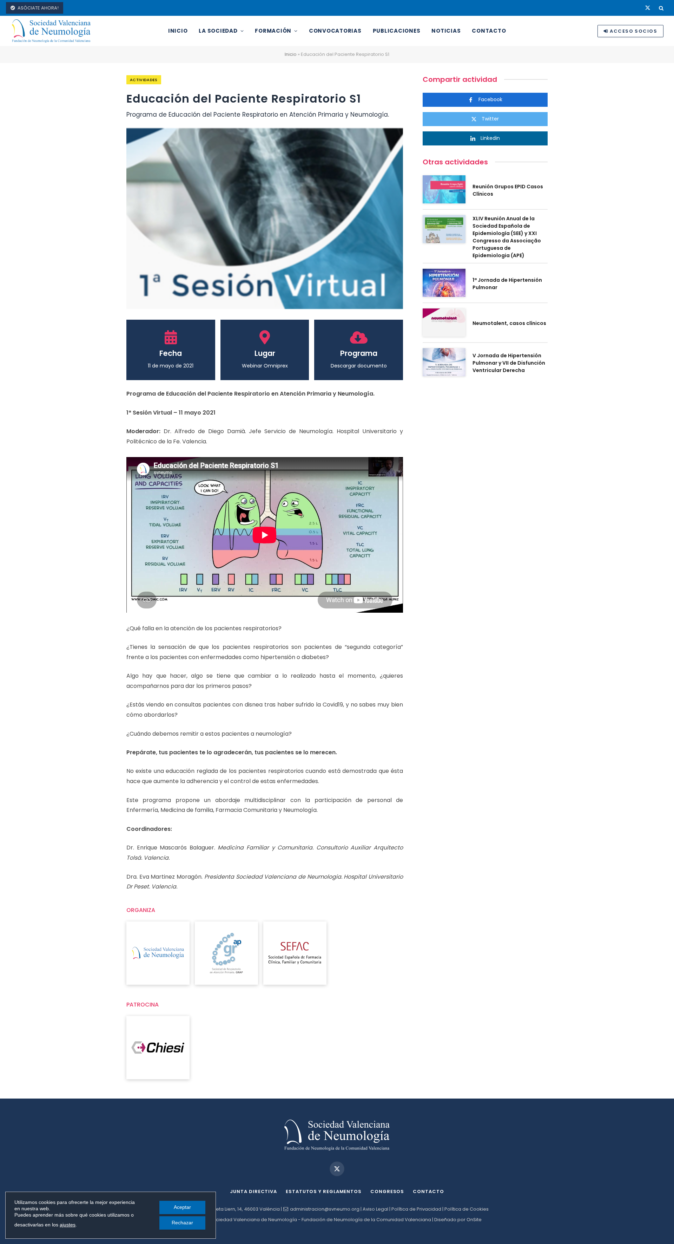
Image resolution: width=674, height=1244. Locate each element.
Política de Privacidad (416, 1209)
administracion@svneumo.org (324, 1209)
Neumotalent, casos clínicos (509, 323)
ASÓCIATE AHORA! (38, 8)
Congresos (387, 1191)
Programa (358, 353)
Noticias (446, 30)
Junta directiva (253, 1191)
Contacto (489, 30)
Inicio (178, 30)
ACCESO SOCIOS (633, 31)
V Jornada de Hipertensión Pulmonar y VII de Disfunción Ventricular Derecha (509, 363)
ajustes (67, 1224)
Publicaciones (397, 30)
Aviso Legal (375, 1209)
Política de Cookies (466, 1209)
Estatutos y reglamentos (324, 1191)
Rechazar (182, 1222)
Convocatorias (335, 30)
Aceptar (182, 1207)
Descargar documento (359, 365)
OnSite (474, 1219)
